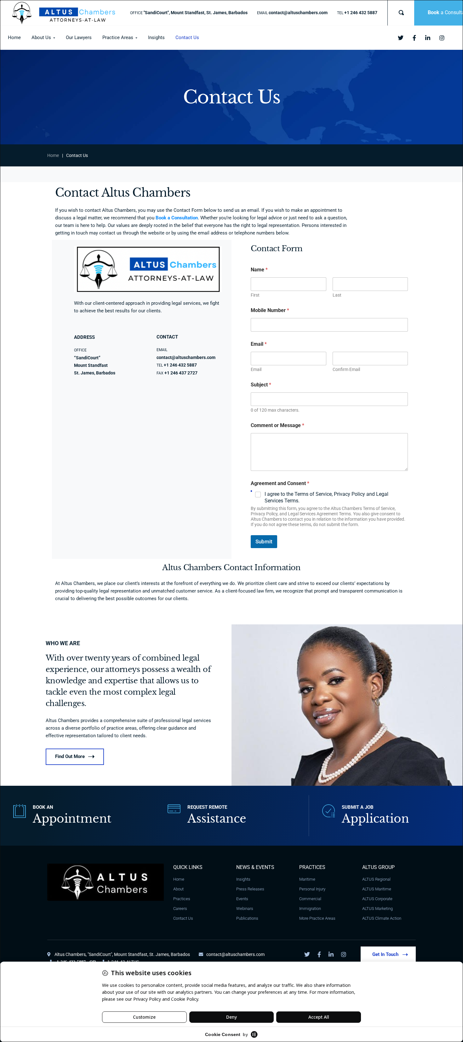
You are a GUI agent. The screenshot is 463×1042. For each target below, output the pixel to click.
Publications (247, 918)
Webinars (244, 908)
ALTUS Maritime (376, 889)
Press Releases (250, 889)
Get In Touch (385, 954)
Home (53, 155)
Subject (261, 385)
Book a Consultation (177, 218)
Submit (263, 541)
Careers (180, 908)
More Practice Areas (317, 918)
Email (256, 369)
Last (337, 295)
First (255, 295)
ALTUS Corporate (377, 898)
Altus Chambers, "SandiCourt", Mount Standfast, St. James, (112, 954)
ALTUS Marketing (377, 908)
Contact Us (183, 918)
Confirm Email (346, 369)
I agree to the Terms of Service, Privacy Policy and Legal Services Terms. (326, 497)
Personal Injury (312, 889)
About (178, 889)
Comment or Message (277, 425)
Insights (243, 879)
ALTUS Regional (376, 879)
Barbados (180, 954)
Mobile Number (270, 310)
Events (242, 898)
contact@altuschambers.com (235, 954)
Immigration (310, 908)
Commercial (310, 898)
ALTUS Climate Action (381, 918)
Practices (181, 898)
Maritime (307, 879)
